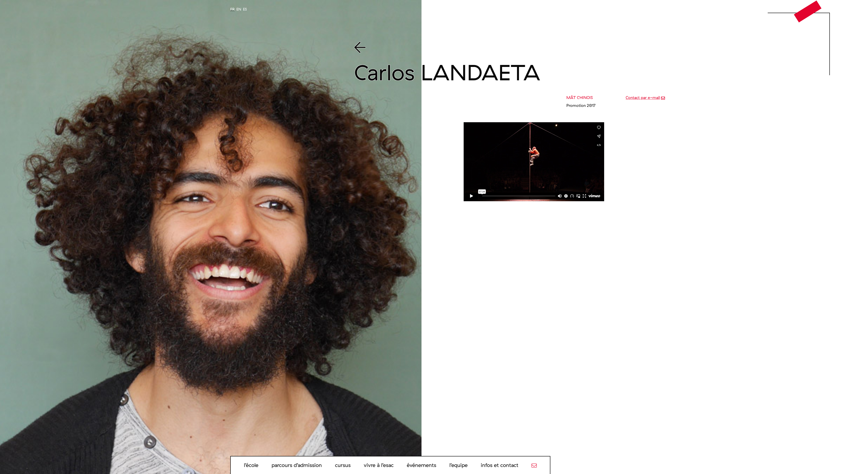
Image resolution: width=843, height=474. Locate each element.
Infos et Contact (499, 465)
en (238, 9)
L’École (251, 465)
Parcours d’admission (297, 465)
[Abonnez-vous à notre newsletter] (534, 465)
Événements (421, 465)
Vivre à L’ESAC (379, 465)
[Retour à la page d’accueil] (808, 11)
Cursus (343, 465)
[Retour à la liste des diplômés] (571, 48)
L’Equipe (458, 465)
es (245, 9)
